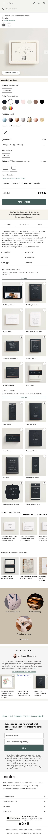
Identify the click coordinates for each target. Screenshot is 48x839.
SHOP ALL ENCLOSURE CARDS (35, 514)
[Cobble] (4, 108)
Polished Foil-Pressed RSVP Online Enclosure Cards (9, 537)
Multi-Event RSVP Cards (34, 331)
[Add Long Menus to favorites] (21, 403)
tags (40, 224)
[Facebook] (20, 823)
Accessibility (38, 829)
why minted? (24, 224)
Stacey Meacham (9, 20)
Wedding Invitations (32, 305)
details (8, 224)
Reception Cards (8, 385)
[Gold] (29, 119)
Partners (6, 806)
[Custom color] (10, 108)
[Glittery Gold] (42, 119)
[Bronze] (17, 119)
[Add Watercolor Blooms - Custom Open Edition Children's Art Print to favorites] (13, 676)
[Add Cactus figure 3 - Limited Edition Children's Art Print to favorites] (29, 676)
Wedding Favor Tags (33, 504)
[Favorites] (39, 3)
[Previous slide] (2, 52)
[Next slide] (46, 52)
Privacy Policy (23, 829)
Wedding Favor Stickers (11, 504)
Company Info (8, 796)
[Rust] (35, 101)
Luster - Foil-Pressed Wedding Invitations (40, 693)
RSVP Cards (7, 331)
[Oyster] (29, 101)
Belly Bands (30, 385)
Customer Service (10, 801)
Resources (7, 811)
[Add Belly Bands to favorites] (44, 363)
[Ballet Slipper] (23, 101)
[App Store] (13, 818)
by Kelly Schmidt (25, 540)
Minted (4, 716)
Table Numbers (31, 424)
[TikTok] (25, 823)
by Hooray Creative (26, 578)
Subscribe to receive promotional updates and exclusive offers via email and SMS (23, 727)
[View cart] (44, 3)
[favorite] (9, 24)
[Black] (10, 119)
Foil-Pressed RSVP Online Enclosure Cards (26, 716)
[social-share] (3, 24)
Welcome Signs (31, 451)
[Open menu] (4, 3)
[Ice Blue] (4, 119)
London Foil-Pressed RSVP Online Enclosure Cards (27, 537)
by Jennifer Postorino (7, 540)
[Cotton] (10, 101)
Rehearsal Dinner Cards (10, 358)
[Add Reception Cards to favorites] (21, 363)
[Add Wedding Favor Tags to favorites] (44, 483)
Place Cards (7, 451)
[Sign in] (34, 3)
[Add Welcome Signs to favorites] (44, 429)
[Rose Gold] (35, 119)
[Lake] (17, 101)
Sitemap (30, 829)
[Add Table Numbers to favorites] (44, 403)
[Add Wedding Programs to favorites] (44, 456)
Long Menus (7, 424)
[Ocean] (4, 101)
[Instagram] (28, 823)
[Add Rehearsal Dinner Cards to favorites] (21, 337)
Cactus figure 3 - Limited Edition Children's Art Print (24, 693)
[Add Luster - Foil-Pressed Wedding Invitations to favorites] (46, 676)
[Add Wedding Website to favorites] (21, 283)
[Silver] (23, 119)
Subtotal (6, 193)
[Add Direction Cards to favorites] (44, 337)
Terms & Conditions (11, 829)
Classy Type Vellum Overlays (28, 576)
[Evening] (42, 101)
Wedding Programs (32, 478)
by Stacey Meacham (7, 578)
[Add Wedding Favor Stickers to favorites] (21, 483)
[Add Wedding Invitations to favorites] (44, 283)
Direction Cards (31, 358)
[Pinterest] (22, 823)
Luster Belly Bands (6, 576)
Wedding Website (8, 305)
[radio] (6, 90)
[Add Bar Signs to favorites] (21, 456)
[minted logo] (11, 3)
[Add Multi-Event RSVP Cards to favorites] (44, 310)
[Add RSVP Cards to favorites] (21, 310)
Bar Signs (6, 478)
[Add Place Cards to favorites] (21, 429)
